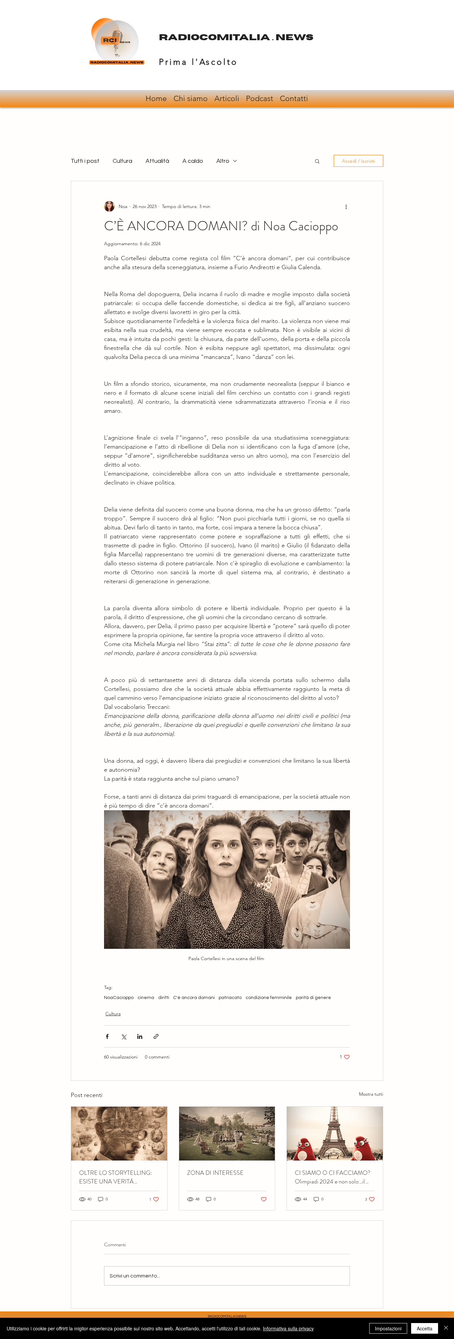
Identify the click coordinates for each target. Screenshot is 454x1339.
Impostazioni (388, 1328)
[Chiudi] (446, 1328)
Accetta (424, 1328)
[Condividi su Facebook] (107, 1036)
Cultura (122, 161)
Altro (222, 161)
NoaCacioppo (119, 997)
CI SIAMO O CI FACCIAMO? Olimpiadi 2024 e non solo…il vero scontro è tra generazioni (332, 1177)
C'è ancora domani (194, 997)
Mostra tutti (371, 1094)
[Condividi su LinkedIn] (140, 1036)
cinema (146, 997)
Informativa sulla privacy (288, 1328)
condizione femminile (269, 997)
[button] (317, 161)
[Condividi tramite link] (156, 1036)
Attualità (157, 161)
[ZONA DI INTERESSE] (227, 1134)
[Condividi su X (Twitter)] (123, 1036)
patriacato (230, 997)
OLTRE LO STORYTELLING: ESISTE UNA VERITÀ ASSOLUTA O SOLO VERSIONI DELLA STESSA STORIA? (115, 1177)
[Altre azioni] (346, 206)
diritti (163, 997)
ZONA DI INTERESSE (215, 1173)
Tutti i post (85, 161)
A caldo (192, 161)
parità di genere (313, 997)
